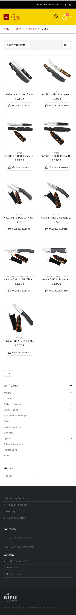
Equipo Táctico (11, 409)
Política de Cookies (15, 517)
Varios (7, 455)
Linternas (8, 432)
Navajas (19, 215)
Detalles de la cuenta (16, 560)
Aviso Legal (11, 511)
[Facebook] (65, 4)
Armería (8, 276)
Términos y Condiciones (18, 498)
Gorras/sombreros (13, 427)
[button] (6, 17)
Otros (19, 91)
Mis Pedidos (12, 567)
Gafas (6, 421)
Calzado (7, 398)
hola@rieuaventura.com (22, 546)
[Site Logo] (20, 16)
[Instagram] (70, 4)
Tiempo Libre (10, 449)
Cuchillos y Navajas (20, 276)
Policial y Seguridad (13, 444)
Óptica (7, 438)
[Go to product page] (19, 71)
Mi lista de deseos (15, 574)
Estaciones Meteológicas (16, 415)
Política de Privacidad (17, 504)
